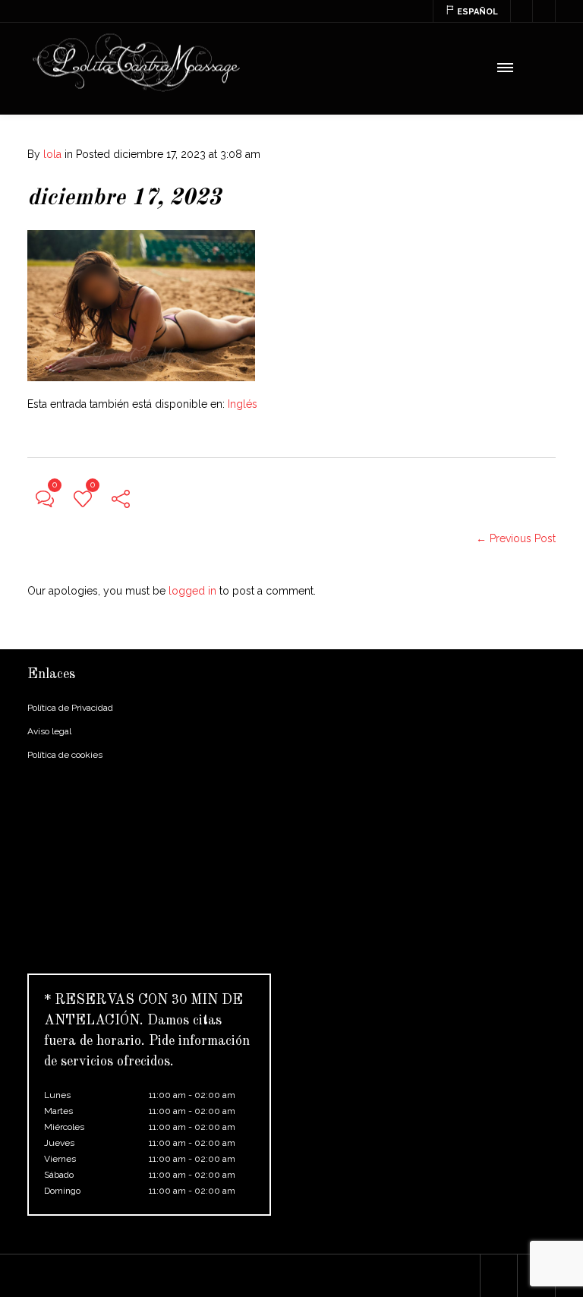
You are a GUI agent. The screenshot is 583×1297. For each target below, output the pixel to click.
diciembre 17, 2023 (124, 198)
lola (52, 154)
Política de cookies (64, 754)
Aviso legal (49, 731)
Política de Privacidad (70, 707)
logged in (192, 591)
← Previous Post (516, 538)
